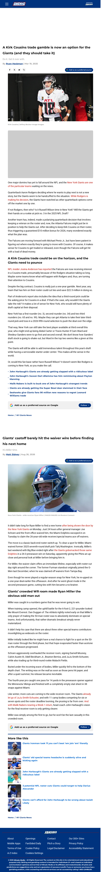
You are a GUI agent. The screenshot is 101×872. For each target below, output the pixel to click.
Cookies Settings (34, 853)
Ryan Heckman (14, 63)
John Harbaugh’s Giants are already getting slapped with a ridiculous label (51, 371)
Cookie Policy (32, 848)
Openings (30, 838)
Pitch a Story (53, 843)
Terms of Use (14, 848)
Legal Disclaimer (56, 848)
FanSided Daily (33, 843)
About (10, 838)
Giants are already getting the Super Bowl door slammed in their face (48, 388)
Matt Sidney (12, 454)
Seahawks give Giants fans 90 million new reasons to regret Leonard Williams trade (48, 394)
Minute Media (19, 860)
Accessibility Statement (81, 848)
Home (11, 415)
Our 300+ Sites (76, 838)
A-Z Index (12, 853)
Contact (51, 838)
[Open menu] (6, 3)
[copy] (24, 70)
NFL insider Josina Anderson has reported (30, 269)
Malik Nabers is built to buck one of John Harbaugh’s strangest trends (48, 383)
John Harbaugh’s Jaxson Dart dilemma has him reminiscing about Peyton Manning (51, 377)
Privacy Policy (76, 843)
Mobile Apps (13, 843)
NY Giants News (24, 415)
